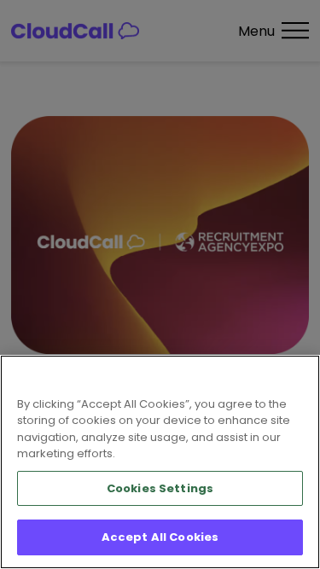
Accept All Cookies (160, 537)
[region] (160, 462)
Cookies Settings (160, 488)
